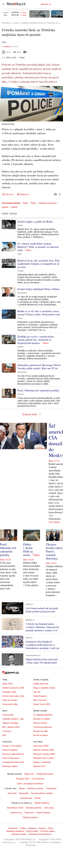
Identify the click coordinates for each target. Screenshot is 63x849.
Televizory (29, 812)
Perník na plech (40, 735)
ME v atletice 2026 (10, 727)
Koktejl (20, 347)
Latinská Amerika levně (13, 762)
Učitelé (14, 207)
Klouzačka (24, 793)
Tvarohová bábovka (42, 727)
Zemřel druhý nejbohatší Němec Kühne (38, 289)
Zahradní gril (26, 798)
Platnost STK (39, 766)
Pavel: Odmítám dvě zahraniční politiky (38, 390)
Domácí (20, 394)
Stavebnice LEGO (15, 808)
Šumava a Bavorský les (13, 754)
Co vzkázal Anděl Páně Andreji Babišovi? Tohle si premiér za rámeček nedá (38, 247)
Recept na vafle (40, 731)
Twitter (23, 828)
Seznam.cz (46, 4)
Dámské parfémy (34, 808)
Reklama (32, 828)
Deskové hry (16, 812)
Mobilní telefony (42, 803)
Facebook (12, 828)
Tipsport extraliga (10, 723)
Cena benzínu (38, 779)
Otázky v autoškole (42, 762)
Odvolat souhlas (18, 834)
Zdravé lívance (40, 723)
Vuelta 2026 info (40, 683)
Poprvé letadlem (9, 750)
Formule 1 (7, 731)
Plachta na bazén (35, 788)
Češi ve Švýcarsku (10, 758)
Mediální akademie (15, 831)
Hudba (20, 225)
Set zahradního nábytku (42, 793)
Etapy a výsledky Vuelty (44, 688)
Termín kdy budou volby (13, 696)
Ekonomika (22, 293)
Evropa (20, 271)
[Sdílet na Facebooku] (55, 194)
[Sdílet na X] (59, 194)
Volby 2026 (7, 683)
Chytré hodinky (43, 812)
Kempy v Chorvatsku (12, 746)
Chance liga (7, 715)
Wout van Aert (39, 700)
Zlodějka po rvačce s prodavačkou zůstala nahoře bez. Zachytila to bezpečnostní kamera (35, 340)
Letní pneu (49, 808)
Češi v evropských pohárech (30, 783)
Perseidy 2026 (22, 779)
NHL (4, 735)
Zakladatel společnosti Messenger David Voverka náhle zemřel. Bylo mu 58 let (38, 366)
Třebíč (25, 203)
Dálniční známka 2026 (43, 750)
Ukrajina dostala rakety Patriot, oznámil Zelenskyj (54, 551)
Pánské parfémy (30, 817)
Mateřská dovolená (48, 203)
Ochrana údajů (47, 831)
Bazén (22, 788)
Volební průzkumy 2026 (13, 688)
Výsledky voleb (9, 692)
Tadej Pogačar (40, 696)
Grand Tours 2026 (41, 704)
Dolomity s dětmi (10, 766)
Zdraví (20, 318)
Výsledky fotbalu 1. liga (13, 719)
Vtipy (19, 254)
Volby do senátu (9, 700)
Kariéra (42, 828)
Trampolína (51, 788)
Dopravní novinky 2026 (44, 754)
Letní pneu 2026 (40, 746)
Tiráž (50, 828)
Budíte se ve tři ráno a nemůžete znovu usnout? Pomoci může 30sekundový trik (38, 312)
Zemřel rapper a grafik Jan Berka (35, 221)
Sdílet (18, 52)
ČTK (4, 42)
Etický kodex (32, 831)
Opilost (5, 207)
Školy (33, 203)
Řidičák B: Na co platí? (43, 758)
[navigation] (3, 4)
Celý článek (54, 521)
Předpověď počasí (44, 774)
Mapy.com (29, 774)
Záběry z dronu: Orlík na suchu (28, 549)
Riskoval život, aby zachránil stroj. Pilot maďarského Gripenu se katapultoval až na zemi (38, 264)
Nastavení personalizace (40, 834)
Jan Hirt (36, 692)
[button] (31, 103)
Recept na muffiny (41, 719)
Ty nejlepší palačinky (42, 715)
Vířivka (37, 798)
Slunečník (12, 793)
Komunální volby (10, 704)
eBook (8, 52)
